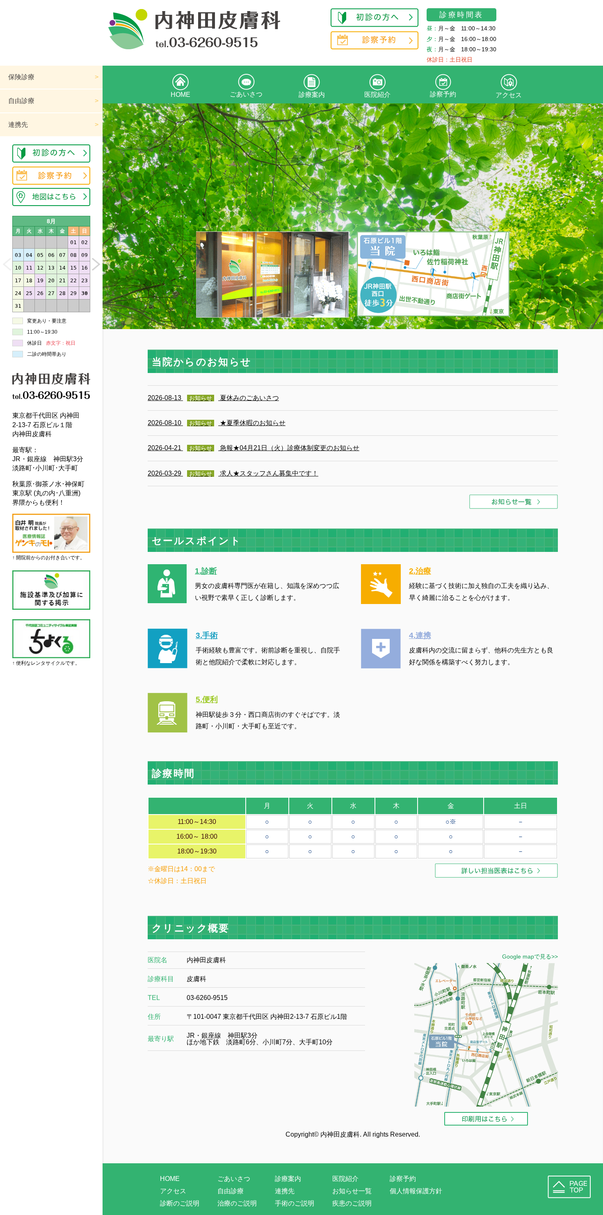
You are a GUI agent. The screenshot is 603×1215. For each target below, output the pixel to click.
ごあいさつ (246, 94)
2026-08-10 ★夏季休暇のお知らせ (217, 422)
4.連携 (420, 635)
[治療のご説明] (381, 601)
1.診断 (206, 571)
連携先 (18, 124)
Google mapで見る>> (530, 956)
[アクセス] (167, 730)
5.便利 (207, 699)
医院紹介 (377, 94)
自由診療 (21, 100)
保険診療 (21, 76)
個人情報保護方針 (416, 1191)
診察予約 (443, 94)
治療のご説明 (237, 1203)
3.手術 (207, 635)
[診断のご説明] (167, 600)
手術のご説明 (294, 1203)
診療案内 (312, 94)
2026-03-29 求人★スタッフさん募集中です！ (233, 473)
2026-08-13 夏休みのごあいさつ (213, 397)
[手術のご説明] (167, 666)
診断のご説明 (179, 1203)
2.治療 (420, 571)
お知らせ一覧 (352, 1191)
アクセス (509, 95)
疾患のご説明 (352, 1203)
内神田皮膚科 (340, 1134)
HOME (180, 94)
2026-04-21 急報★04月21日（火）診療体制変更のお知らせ (253, 447)
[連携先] (381, 666)
